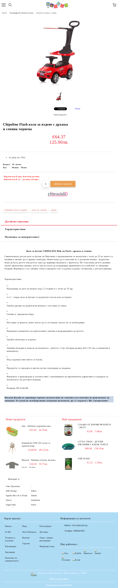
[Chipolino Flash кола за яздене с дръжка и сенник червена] (59, 87)
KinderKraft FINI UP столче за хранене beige (36, 444)
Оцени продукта (60, 115)
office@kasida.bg (79, 525)
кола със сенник (39, 210)
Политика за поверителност (22, 236)
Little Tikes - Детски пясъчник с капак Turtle (93, 443)
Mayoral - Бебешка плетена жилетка (38, 460)
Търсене (26, 543)
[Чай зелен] (68, 463)
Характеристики (15, 229)
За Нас (8, 532)
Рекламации (10, 546)
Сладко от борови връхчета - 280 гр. (94, 426)
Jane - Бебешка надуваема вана (36, 426)
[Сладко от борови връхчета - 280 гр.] (68, 429)
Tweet (77, 109)
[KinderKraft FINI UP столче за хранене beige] (12, 448)
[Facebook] (64, 536)
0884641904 (79, 531)
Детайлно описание (17, 221)
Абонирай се (14, 479)
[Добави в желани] (111, 177)
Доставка (44, 532)
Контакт (26, 538)
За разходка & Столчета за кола (21, 13)
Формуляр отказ (47, 546)
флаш (54, 210)
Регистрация (45, 526)
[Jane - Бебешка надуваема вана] (12, 431)
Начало (4, 13)
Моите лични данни (59, 579)
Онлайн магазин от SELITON (59, 585)
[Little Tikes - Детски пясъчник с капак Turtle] (68, 446)
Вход (24, 526)
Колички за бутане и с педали (46, 13)
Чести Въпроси (29, 532)
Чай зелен (84, 459)
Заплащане (10, 552)
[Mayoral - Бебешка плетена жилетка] (12, 465)
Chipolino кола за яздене (15, 210)
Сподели (61, 109)
